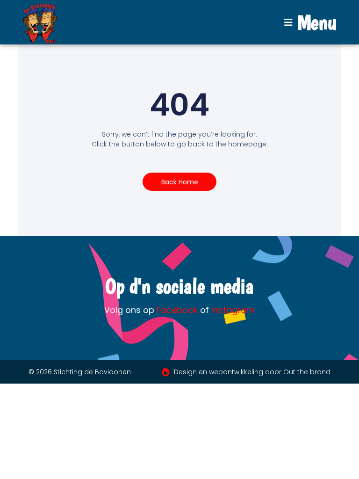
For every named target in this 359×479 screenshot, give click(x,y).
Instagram (233, 310)
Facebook (177, 310)
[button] (310, 22)
